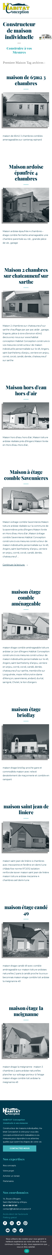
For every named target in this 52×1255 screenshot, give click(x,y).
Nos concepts (9, 1165)
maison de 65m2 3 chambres (26, 80)
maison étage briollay (26, 712)
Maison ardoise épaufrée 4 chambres (26, 172)
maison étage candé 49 (26, 910)
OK (26, 1251)
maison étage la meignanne (26, 1011)
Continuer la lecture (15, 564)
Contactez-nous (20, 1148)
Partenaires (8, 1181)
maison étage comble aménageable (26, 597)
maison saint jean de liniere (26, 809)
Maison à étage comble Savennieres (26, 475)
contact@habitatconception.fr (17, 1209)
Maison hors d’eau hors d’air (26, 390)
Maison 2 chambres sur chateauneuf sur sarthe (26, 275)
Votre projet (8, 1171)
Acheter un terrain (11, 1176)
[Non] (48, 1245)
